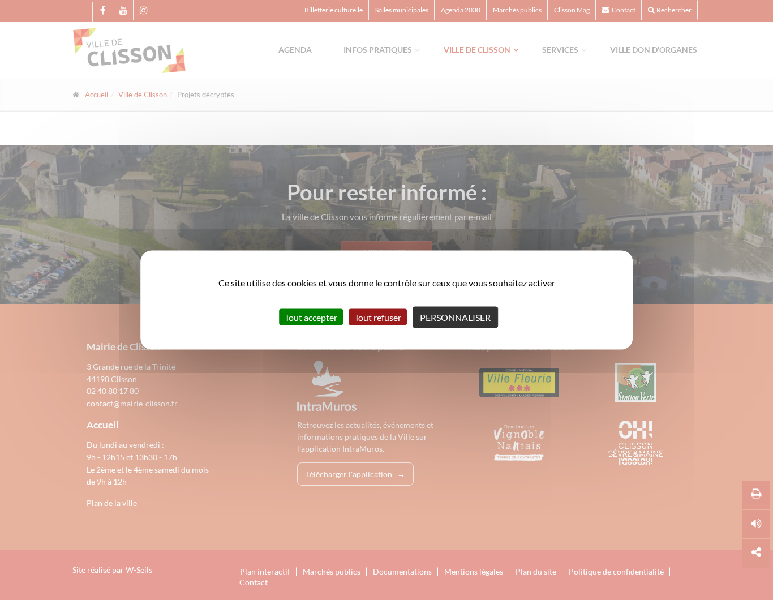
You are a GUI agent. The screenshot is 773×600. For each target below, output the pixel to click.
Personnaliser (455, 317)
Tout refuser (377, 317)
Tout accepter (311, 317)
